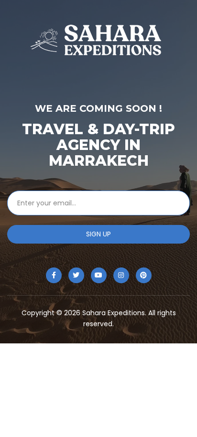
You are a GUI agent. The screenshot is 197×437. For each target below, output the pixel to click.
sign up (98, 234)
